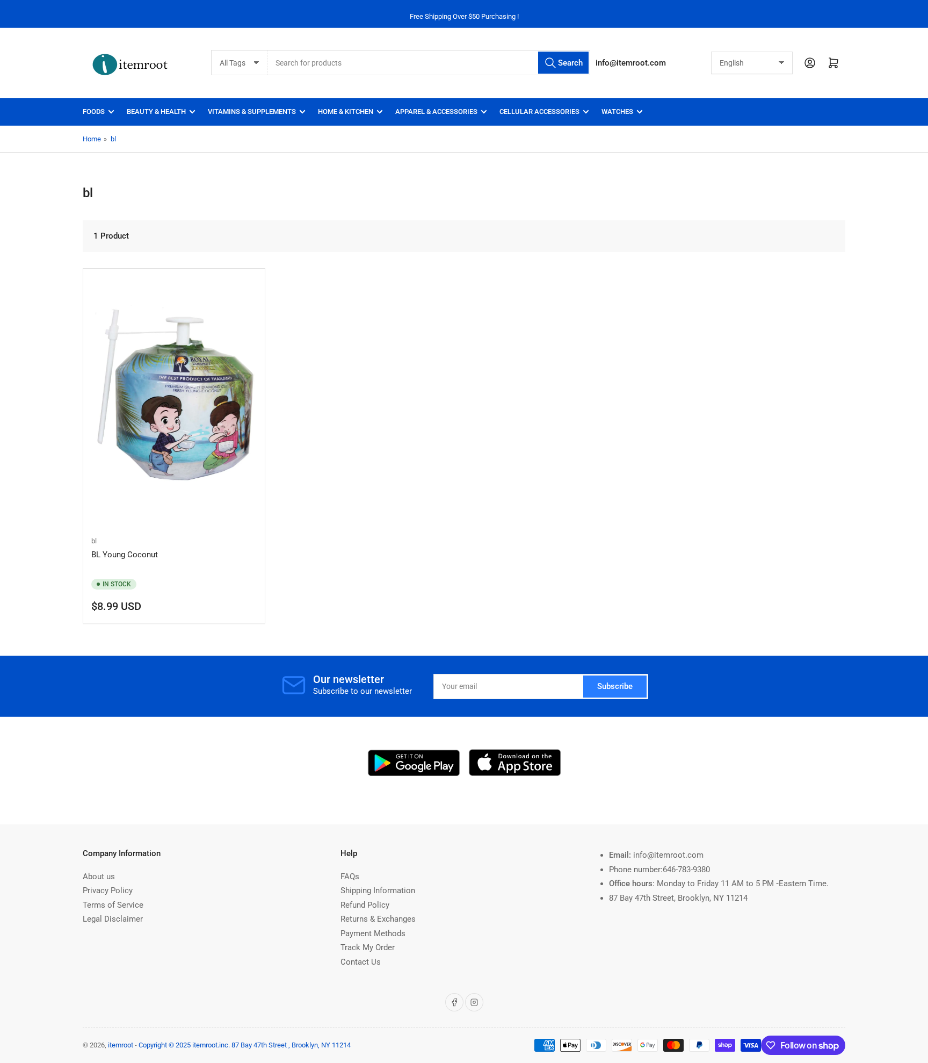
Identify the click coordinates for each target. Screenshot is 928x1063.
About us (99, 876)
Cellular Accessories (539, 111)
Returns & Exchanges (378, 919)
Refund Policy (364, 905)
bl (113, 139)
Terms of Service (113, 905)
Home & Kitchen (345, 111)
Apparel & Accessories (436, 111)
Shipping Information (377, 890)
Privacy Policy (108, 890)
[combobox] (428, 62)
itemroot (120, 1045)
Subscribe (615, 686)
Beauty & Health (156, 111)
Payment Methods (372, 933)
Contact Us (360, 962)
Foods (94, 111)
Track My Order (367, 947)
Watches (617, 111)
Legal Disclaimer (113, 919)
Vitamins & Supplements (252, 111)
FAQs (349, 876)
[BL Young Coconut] (174, 401)
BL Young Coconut (124, 554)
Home (92, 139)
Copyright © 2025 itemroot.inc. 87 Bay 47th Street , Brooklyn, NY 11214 (245, 1045)
